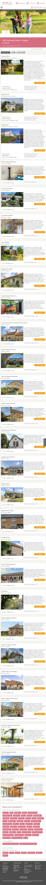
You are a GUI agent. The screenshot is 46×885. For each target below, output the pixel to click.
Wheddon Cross (18, 835)
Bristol (24, 812)
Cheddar (29, 815)
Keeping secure (27, 869)
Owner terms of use (28, 866)
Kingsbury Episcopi (35, 821)
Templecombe (38, 829)
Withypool (35, 835)
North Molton (21, 826)
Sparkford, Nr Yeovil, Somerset (9, 96)
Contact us (5, 870)
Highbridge (19, 821)
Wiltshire (23, 852)
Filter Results (44, 442)
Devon (11, 852)
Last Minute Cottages (38, 7)
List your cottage (28, 865)
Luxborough (28, 823)
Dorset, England (6, 190)
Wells (18, 832)
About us (4, 865)
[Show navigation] (2, 8)
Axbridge (5, 812)
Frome (4, 821)
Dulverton (21, 818)
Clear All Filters (20, 52)
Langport (15, 823)
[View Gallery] (12, 67)
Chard (23, 815)
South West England (13, 850)
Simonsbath (22, 829)
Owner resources (27, 871)
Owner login (26, 872)
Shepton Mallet (6, 829)
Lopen (21, 823)
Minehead (36, 823)
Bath (11, 812)
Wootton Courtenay (16, 837)
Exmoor (4, 855)
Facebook (39, 865)
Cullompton (13, 818)
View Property (39, 83)
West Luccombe (25, 832)
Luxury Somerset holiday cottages (27, 843)
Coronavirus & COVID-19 (16, 870)
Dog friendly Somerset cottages (10, 843)
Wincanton (27, 835)
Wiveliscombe (6, 837)
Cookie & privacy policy (17, 868)
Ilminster (26, 821)
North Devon (31, 852)
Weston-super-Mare (7, 835)
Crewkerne (5, 818)
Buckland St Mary (32, 812)
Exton (33, 818)
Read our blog (5, 866)
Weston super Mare (36, 832)
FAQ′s (25, 868)
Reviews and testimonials (5, 869)
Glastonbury (11, 821)
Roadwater (35, 826)
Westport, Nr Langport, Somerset (10, 126)
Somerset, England (7, 163)
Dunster (27, 818)
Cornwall (5, 852)
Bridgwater (17, 812)
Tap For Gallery (12, 73)
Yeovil (12, 52)
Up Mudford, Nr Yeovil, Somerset (10, 58)
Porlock (28, 826)
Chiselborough (37, 815)
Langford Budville (7, 823)
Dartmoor (38, 852)
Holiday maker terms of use (16, 866)
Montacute (13, 826)
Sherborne (15, 829)
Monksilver (5, 826)
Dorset (17, 852)
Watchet (5, 832)
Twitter (38, 867)
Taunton (30, 829)
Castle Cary (16, 815)
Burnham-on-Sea (7, 815)
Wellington (12, 832)
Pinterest (39, 868)
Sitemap (4, 872)
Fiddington (40, 818)
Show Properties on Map (37, 49)
